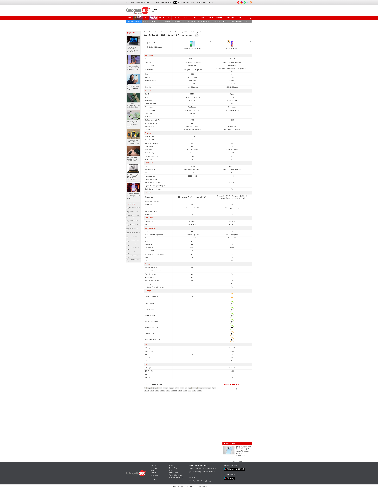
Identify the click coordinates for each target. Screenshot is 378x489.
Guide (194, 17)
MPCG (204, 2)
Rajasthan (198, 2)
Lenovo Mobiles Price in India (132, 260)
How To (160, 21)
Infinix (176, 388)
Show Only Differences (156, 43)
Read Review (232, 299)
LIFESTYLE (164, 2)
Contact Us (154, 475)
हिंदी (142, 2)
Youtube (198, 480)
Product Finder (206, 17)
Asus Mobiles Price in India (132, 229)
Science (231, 21)
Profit (138, 2)
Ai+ (145, 388)
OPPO (152, 390)
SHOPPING (186, 2)
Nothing (208, 388)
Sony (185, 390)
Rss (209, 480)
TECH (175, 2)
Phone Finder (159, 32)
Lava (190, 388)
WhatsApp (206, 480)
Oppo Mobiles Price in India (132, 212)
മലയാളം (198, 472)
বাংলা (200, 468)
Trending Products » (230, 384)
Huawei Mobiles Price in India (132, 241)
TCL (189, 390)
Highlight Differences (155, 47)
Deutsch (205, 472)
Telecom (153, 21)
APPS (192, 2)
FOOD (157, 2)
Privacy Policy (173, 468)
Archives (153, 473)
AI (146, 17)
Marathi (210, 2)
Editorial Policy (173, 473)
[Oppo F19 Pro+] (232, 44)
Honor (165, 388)
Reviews (176, 17)
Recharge (231, 17)
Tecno (194, 390)
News (168, 17)
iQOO (181, 388)
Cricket (152, 2)
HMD (160, 388)
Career (171, 466)
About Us (154, 466)
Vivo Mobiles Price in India (133, 217)
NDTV (127, 2)
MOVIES (146, 2)
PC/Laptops (205, 21)
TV (198, 21)
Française (212, 472)
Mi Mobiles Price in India (132, 215)
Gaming (167, 21)
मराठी (214, 468)
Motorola (201, 388)
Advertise (154, 480)
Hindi (196, 468)
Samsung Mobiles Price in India (133, 208)
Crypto (186, 21)
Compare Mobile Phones (172, 32)
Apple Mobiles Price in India (132, 237)
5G (246, 21)
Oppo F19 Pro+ (232, 49)
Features (186, 17)
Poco (157, 390)
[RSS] (251, 2)
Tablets (224, 21)
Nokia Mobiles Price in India (132, 221)
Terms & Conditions (175, 475)
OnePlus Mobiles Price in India (133, 233)
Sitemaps (154, 468)
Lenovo (195, 388)
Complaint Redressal (176, 477)
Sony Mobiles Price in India (132, 252)
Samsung (174, 390)
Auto (161, 17)
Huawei (171, 388)
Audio (193, 21)
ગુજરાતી (191, 472)
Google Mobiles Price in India (132, 244)
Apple (149, 388)
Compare (220, 17)
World (133, 2)
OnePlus (146, 390)
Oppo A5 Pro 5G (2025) (192, 49)
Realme (162, 390)
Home (129, 17)
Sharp (180, 390)
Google (155, 388)
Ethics (171, 470)
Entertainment (177, 21)
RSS (152, 477)
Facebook (190, 480)
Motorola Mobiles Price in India (133, 225)
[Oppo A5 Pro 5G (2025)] (192, 44)
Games (180, 2)
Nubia (213, 388)
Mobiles (145, 21)
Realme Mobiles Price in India (132, 248)
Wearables (240, 21)
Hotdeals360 (215, 21)
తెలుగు (210, 468)
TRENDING (131, 33)
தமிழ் (204, 468)
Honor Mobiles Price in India (132, 256)
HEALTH (170, 2)
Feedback (154, 470)
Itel (186, 388)
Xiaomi (199, 390)
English (191, 468)
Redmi (168, 390)
